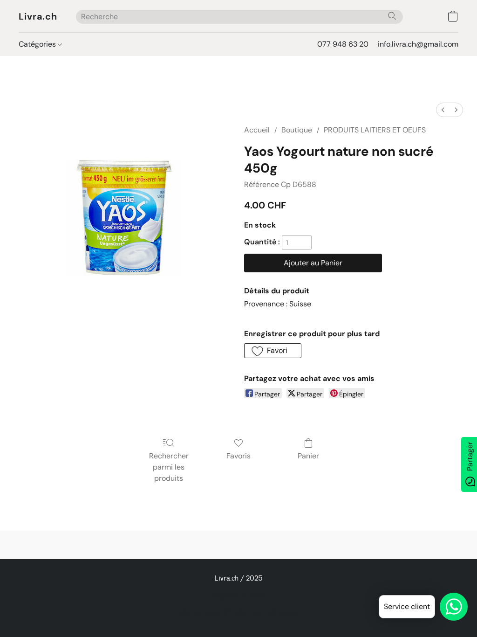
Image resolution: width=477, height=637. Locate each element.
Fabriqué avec (238, 612)
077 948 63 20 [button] (342, 44)
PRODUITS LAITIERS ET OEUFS (375, 130)
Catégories (38, 44)
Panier (308, 456)
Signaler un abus (238, 596)
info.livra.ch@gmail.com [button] (418, 44)
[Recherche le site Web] (392, 15)
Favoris (238, 456)
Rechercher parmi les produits (169, 467)
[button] (38, 16)
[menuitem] (443, 110)
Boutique (296, 130)
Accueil (257, 130)
